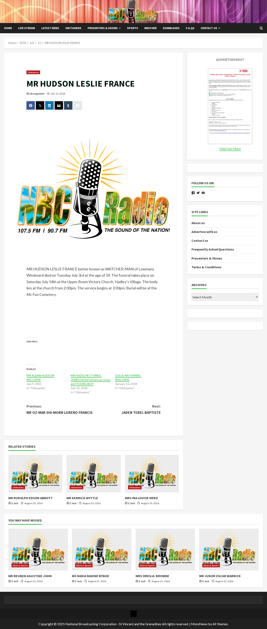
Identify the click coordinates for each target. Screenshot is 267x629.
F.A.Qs (190, 28)
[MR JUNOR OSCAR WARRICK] (229, 549)
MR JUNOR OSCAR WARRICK (220, 576)
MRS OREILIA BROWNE (152, 576)
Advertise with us (204, 232)
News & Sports (20, 565)
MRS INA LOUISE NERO (141, 498)
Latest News (50, 28)
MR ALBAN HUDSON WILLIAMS (40, 377)
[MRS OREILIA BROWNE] (165, 549)
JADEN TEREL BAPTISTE (141, 409)
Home (8, 28)
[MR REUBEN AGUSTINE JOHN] (38, 549)
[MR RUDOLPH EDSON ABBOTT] (35, 473)
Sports (132, 28)
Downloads (171, 28)
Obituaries (73, 28)
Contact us (209, 28)
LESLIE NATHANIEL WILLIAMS (128, 377)
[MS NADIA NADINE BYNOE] (101, 549)
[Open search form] (261, 28)
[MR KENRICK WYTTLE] (94, 473)
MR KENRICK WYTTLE (82, 498)
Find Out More (230, 149)
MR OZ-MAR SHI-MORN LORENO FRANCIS (59, 409)
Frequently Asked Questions (212, 249)
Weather (150, 28)
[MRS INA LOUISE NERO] (152, 473)
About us (198, 223)
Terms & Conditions (206, 267)
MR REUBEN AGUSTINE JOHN (30, 576)
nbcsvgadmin (36, 93)
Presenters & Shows (103, 28)
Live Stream (26, 28)
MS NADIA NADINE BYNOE (90, 576)
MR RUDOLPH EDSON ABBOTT (30, 498)
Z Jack (14, 503)
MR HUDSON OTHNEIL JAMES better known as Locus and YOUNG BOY (90, 380)
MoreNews (199, 624)
